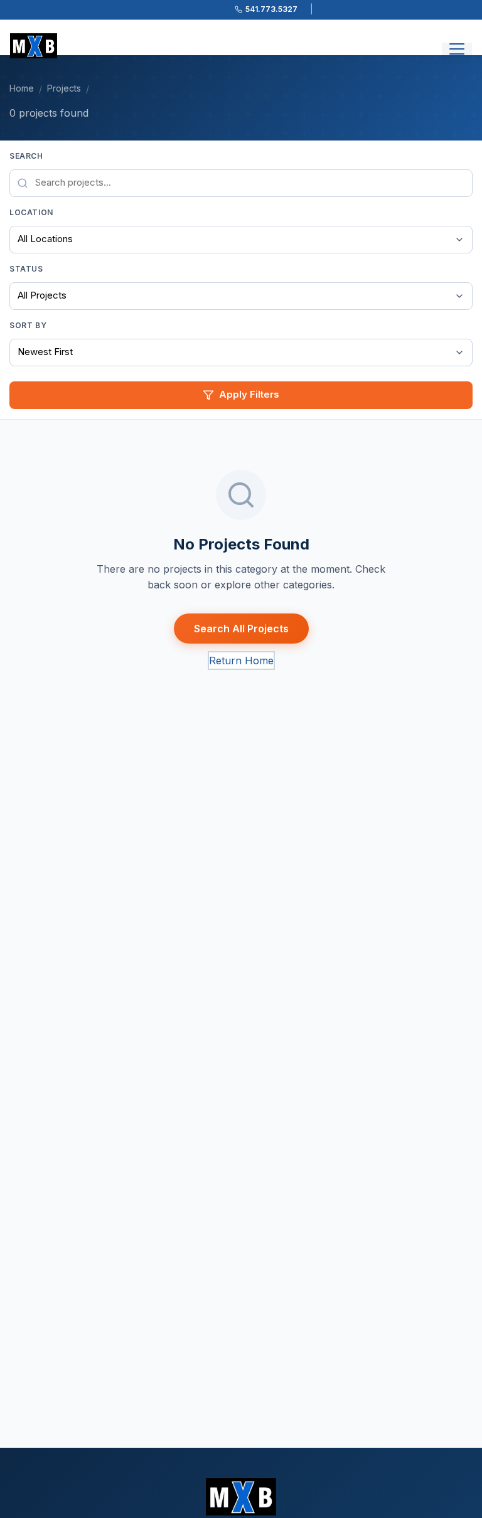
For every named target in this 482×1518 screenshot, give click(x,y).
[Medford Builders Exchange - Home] (33, 45)
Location (31, 212)
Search (26, 156)
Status (26, 268)
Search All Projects (241, 628)
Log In (242, 1502)
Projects (64, 88)
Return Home (241, 660)
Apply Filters (249, 394)
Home (21, 88)
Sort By (27, 325)
